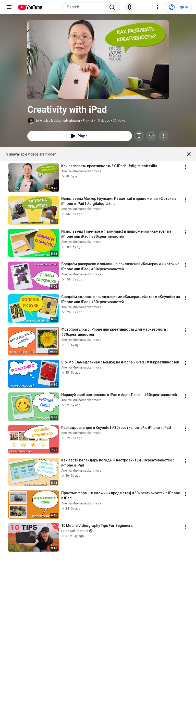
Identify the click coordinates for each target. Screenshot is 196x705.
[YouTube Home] (30, 7)
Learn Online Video (74, 531)
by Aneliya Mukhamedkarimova (58, 120)
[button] (98, 59)
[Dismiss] (189, 154)
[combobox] (85, 7)
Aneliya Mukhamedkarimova (81, 171)
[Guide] (9, 7)
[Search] (112, 7)
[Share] (151, 136)
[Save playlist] (139, 136)
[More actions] (163, 136)
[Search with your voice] (129, 7)
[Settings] (157, 7)
